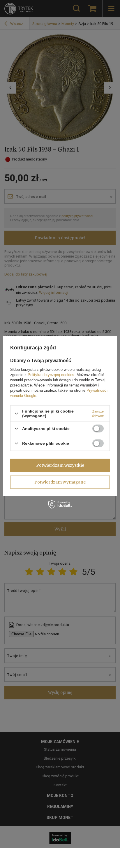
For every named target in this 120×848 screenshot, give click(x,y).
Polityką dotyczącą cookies (51, 375)
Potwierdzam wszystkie (60, 465)
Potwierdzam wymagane (60, 482)
